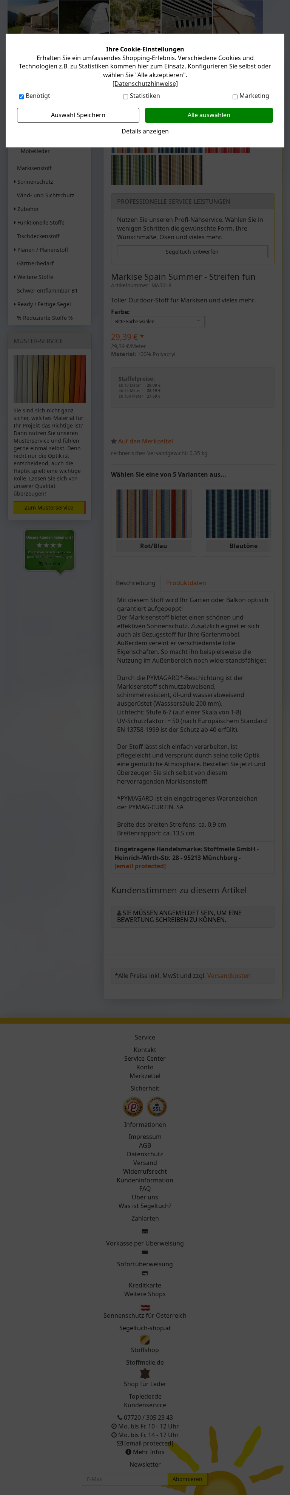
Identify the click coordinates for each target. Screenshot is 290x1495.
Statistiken (145, 95)
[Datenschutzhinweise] (145, 83)
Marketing (254, 95)
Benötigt (38, 95)
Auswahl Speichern (78, 115)
